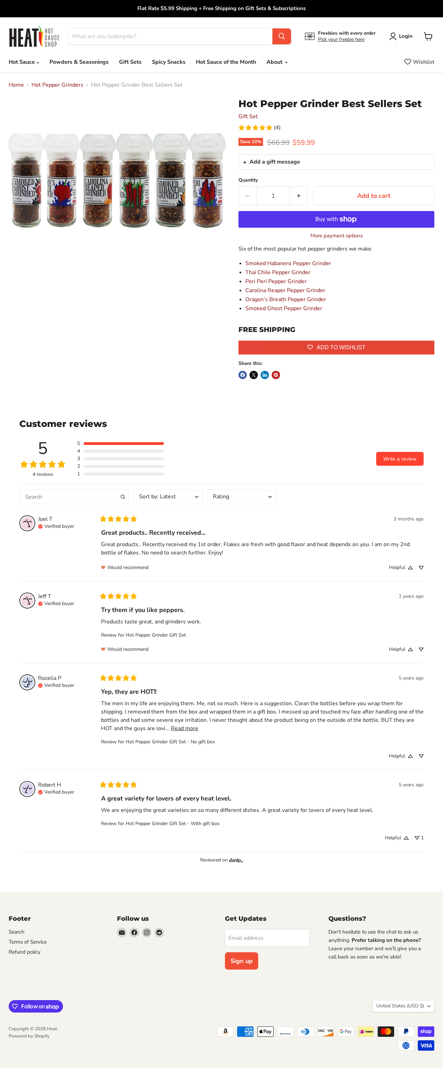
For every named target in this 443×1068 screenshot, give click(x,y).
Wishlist (423, 62)
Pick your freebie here (341, 39)
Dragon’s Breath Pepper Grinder (285, 299)
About (275, 62)
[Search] (281, 36)
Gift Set (248, 116)
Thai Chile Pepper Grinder (277, 272)
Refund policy (24, 951)
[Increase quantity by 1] (299, 195)
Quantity (248, 180)
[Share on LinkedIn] (265, 375)
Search (17, 931)
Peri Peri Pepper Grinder (276, 281)
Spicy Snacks (169, 62)
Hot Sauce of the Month (226, 62)
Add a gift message (275, 162)
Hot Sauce (22, 62)
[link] (259, 127)
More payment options (336, 236)
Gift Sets (130, 62)
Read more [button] (184, 728)
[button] (120, 443)
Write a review (399, 459)
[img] (56, 526)
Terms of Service (28, 941)
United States (400, 1006)
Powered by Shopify (29, 1036)
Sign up (241, 961)
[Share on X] (254, 375)
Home (16, 85)
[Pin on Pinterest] (276, 375)
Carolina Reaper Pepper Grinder (285, 290)
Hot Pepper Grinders (57, 85)
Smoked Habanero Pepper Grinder (288, 263)
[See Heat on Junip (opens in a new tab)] (236, 860)
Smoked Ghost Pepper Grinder (283, 308)
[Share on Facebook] (242, 375)
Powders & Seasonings (79, 62)
